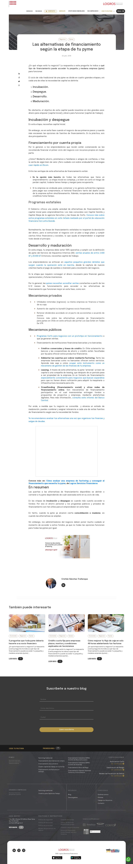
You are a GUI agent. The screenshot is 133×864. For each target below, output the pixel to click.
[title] (66, 851)
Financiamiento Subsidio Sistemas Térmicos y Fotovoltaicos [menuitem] (79, 771)
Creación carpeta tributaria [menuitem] (70, 827)
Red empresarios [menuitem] (92, 11)
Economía (13, 636)
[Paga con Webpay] (112, 850)
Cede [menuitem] (14, 743)
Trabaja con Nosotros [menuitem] (105, 800)
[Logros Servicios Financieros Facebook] (19, 850)
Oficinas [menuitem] (100, 797)
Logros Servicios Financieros (83, 483)
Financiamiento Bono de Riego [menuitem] (78, 767)
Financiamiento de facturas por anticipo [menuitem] (49, 770)
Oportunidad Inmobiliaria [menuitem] (76, 11)
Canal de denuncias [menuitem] (67, 819)
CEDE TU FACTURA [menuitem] (106, 11)
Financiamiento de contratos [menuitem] (48, 764)
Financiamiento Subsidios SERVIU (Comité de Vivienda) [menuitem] (79, 763)
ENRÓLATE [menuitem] (62, 11)
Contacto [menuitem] (51, 11)
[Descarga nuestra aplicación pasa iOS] (57, 857)
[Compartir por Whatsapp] (19, 85)
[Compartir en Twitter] (19, 81)
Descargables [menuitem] (73, 797)
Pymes (71, 39)
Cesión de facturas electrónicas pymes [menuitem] (67, 823)
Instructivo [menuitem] (17, 745)
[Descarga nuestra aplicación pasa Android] (76, 857)
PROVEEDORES (48, 748)
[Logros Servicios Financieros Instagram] (23, 850)
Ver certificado (117, 764)
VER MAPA (13, 827)
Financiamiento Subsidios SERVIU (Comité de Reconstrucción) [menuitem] (79, 759)
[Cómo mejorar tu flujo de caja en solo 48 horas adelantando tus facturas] (106, 623)
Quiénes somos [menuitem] (103, 794)
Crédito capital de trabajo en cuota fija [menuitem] (51, 766)
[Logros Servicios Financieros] (113, 4)
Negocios (63, 39)
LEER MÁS (13, 659)
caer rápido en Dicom (38, 165)
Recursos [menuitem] (39, 11)
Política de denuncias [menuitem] (45, 822)
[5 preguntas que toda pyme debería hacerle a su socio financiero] (27, 623)
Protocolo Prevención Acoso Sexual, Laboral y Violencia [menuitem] (68, 832)
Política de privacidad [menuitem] (45, 825)
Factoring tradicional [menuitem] (45, 758)
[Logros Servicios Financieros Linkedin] (14, 850)
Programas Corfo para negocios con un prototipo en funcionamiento (69, 336)
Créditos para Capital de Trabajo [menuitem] (49, 793)
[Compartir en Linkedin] (19, 74)
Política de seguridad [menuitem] (45, 819)
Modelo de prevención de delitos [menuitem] (47, 829)
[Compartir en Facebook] (19, 77)
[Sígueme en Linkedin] (63, 585)
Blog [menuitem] (69, 794)
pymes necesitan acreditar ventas (62, 283)
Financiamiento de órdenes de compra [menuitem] (51, 761)
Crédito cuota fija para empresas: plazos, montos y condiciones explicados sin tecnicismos (64, 643)
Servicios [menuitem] (29, 11)
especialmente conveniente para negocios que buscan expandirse (72, 378)
